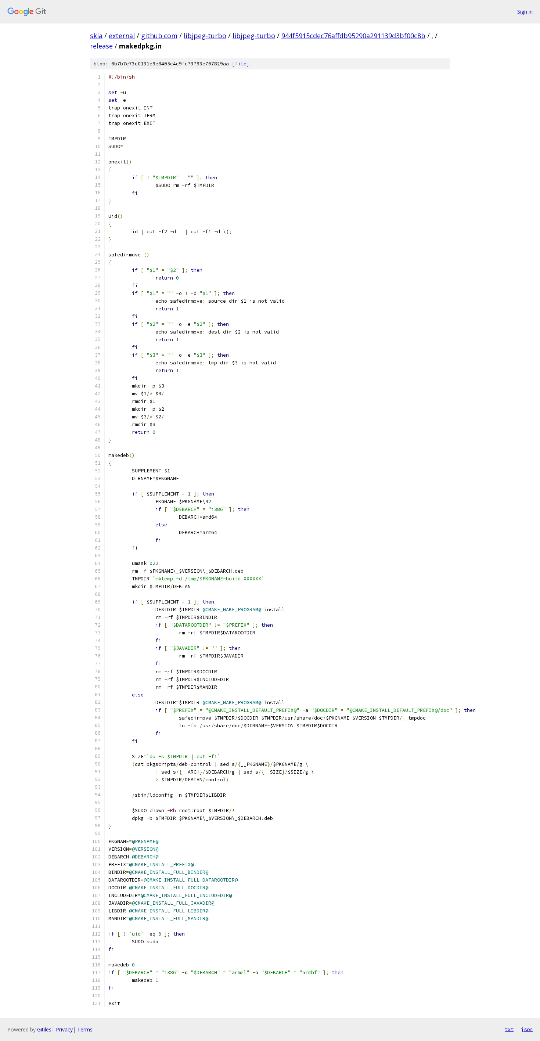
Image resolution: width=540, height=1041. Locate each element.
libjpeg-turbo (205, 35)
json (527, 1029)
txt (509, 1029)
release (101, 46)
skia (96, 35)
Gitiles (44, 1029)
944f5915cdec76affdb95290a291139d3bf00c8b (353, 35)
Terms (85, 1029)
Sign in (525, 11)
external (122, 35)
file (240, 64)
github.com (159, 35)
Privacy (64, 1029)
